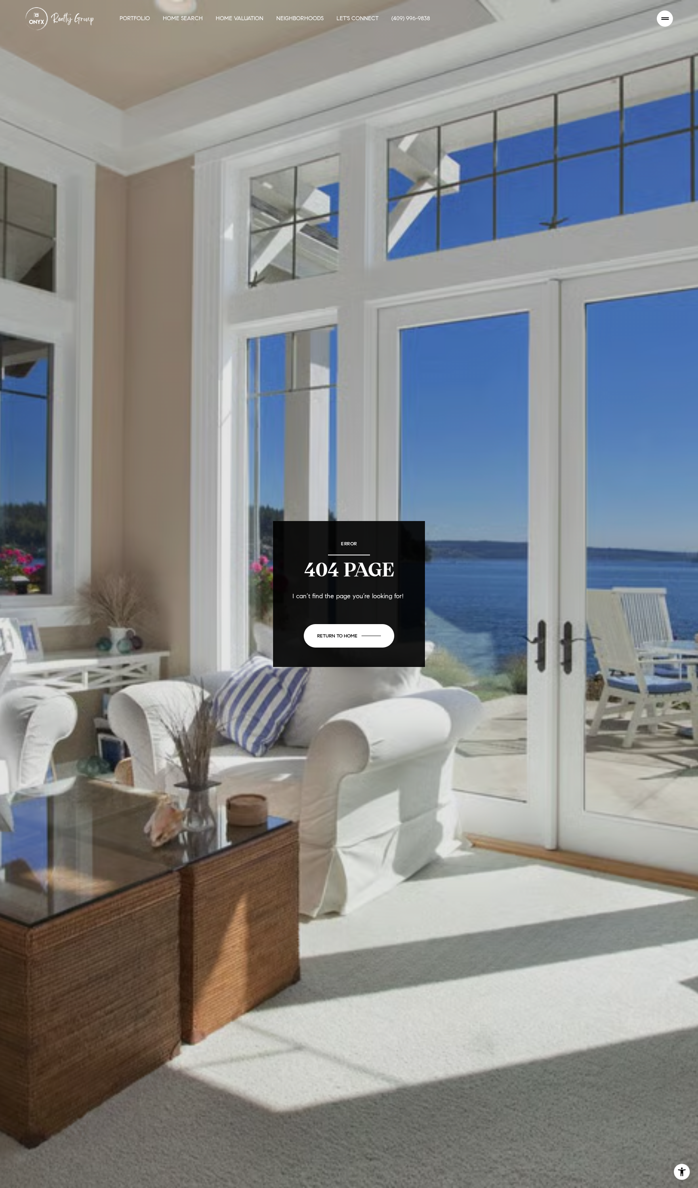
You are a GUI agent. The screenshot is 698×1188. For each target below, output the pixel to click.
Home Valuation (239, 18)
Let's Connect (357, 18)
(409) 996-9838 (410, 18)
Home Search (183, 18)
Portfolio (135, 18)
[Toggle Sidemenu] (665, 19)
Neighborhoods (300, 18)
